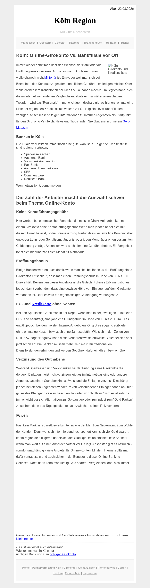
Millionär (50, 77)
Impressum (90, 573)
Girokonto (69, 567)
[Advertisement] (75, 499)
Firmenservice (106, 567)
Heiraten (111, 42)
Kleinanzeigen (86, 567)
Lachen (58, 573)
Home (26, 567)
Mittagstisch (28, 42)
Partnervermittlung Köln (46, 567)
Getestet (60, 42)
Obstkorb (45, 42)
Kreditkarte (41, 304)
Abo (113, 8)
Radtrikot (74, 42)
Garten (122, 567)
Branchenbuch (93, 42)
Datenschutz (72, 573)
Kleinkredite (24, 538)
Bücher (125, 42)
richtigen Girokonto (63, 554)
